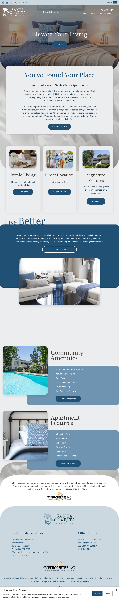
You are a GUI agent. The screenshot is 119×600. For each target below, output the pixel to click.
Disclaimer (34, 581)
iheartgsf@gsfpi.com (43, 489)
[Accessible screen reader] (3, 3)
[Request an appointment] (11, 3)
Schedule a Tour (51, 12)
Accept (97, 593)
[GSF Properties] (59, 498)
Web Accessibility (60, 581)
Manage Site (45, 581)
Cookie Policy (75, 581)
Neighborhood (59, 191)
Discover (59, 44)
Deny (108, 593)
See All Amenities (68, 398)
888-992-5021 (108, 10)
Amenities (96, 201)
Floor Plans (23, 191)
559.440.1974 (71, 489)
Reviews (85, 581)
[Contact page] (7, 3)
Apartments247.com (34, 578)
